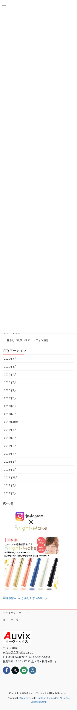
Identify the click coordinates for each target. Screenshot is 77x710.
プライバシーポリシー (16, 612)
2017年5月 (10, 485)
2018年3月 (10, 461)
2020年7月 (10, 358)
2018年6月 (10, 437)
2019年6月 (10, 406)
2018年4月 (10, 453)
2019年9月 (10, 398)
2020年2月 (10, 390)
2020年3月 (10, 382)
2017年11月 (11, 477)
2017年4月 (10, 493)
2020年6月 (10, 366)
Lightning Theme (45, 698)
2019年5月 (10, 414)
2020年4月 (10, 374)
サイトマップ (11, 620)
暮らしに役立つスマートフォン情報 (28, 340)
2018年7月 (10, 429)
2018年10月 (11, 421)
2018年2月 (10, 469)
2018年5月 (10, 445)
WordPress (25, 698)
